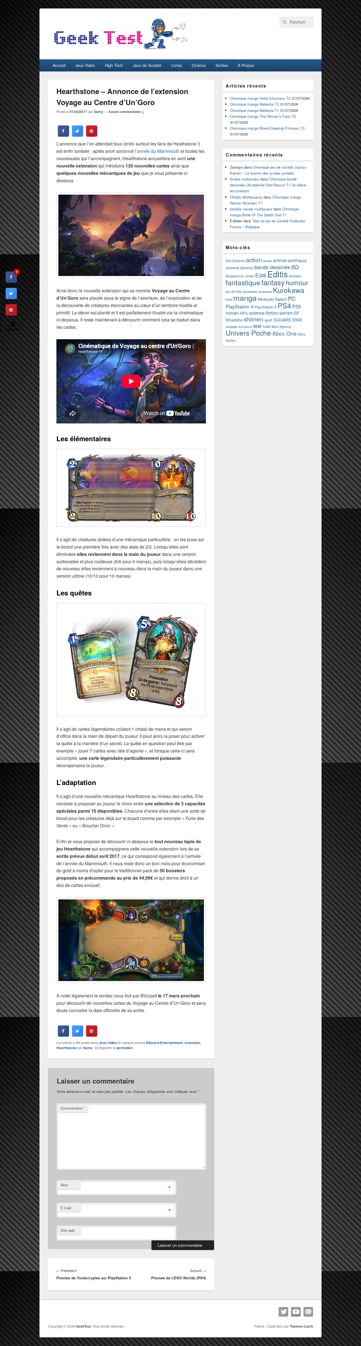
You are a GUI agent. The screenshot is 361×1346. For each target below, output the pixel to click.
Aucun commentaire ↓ (126, 111)
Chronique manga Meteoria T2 (254, 104)
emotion (295, 276)
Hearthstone (66, 1047)
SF (296, 313)
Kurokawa (288, 290)
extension (192, 1042)
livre (229, 299)
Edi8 (260, 275)
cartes (249, 276)
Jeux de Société (147, 65)
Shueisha (234, 320)
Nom (64, 1185)
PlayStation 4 (239, 306)
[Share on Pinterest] (91, 135)
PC (292, 298)
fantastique (243, 282)
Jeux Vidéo (85, 65)
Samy (98, 111)
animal (280, 260)
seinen (286, 313)
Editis (277, 274)
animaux (297, 260)
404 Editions (235, 260)
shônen (253, 319)
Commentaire (73, 1108)
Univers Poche (248, 332)
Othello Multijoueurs (246, 197)
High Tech (114, 65)
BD (295, 267)
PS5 (296, 306)
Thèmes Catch (301, 1326)
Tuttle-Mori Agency (277, 326)
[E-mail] (308, 1312)
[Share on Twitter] (77, 135)
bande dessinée (272, 267)
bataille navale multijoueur (251, 209)
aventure (232, 267)
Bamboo (246, 267)
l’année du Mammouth (157, 151)
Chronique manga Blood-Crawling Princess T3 (267, 128)
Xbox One (284, 333)
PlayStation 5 (265, 307)
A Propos (246, 65)
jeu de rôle (234, 291)
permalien (124, 1047)
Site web (68, 1230)
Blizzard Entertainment (164, 1042)
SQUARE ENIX (288, 320)
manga (245, 297)
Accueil (59, 65)
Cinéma (199, 65)
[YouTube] (296, 1312)
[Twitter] (283, 1312)
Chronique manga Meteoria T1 (254, 110)
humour (297, 282)
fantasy (273, 282)
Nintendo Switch (272, 299)
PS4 (284, 305)
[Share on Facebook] (63, 135)
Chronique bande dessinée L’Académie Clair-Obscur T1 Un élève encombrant (268, 184)
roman (232, 312)
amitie (267, 260)
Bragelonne (235, 276)
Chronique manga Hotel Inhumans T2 (260, 98)
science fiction (263, 312)
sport (268, 320)
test (257, 325)
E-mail (66, 1207)
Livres (176, 65)
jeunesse (250, 291)
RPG (244, 313)
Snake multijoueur (244, 179)
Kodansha (265, 292)
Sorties (221, 65)
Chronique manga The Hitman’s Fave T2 (263, 116)
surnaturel (245, 327)
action (254, 259)
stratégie (231, 326)
